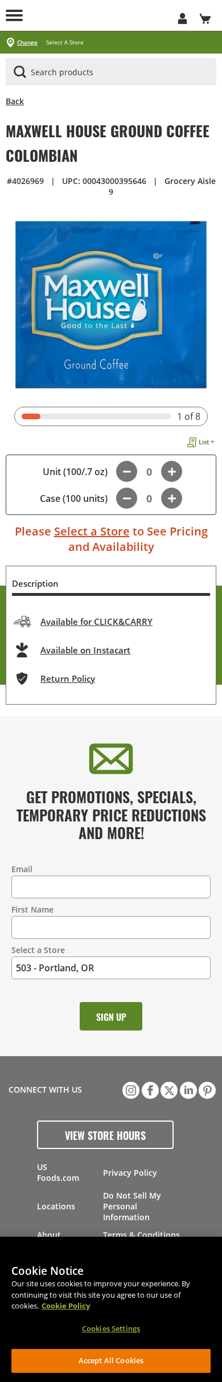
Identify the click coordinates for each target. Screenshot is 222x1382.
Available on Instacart (85, 650)
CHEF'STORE (99, 15)
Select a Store (92, 531)
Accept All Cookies (111, 1360)
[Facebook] (149, 1089)
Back (15, 101)
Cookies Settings (111, 1328)
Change (27, 42)
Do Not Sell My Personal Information (132, 1206)
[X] (168, 1089)
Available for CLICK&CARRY (96, 621)
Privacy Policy (130, 1172)
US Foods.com (58, 1172)
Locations (56, 1206)
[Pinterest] (206, 1089)
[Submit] (20, 72)
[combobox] (111, 72)
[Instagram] (129, 1089)
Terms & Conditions (141, 1234)
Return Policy (67, 678)
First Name (32, 909)
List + (206, 442)
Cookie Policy (66, 1306)
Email (21, 869)
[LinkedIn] (187, 1089)
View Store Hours (105, 1134)
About (49, 1234)
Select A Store (65, 42)
